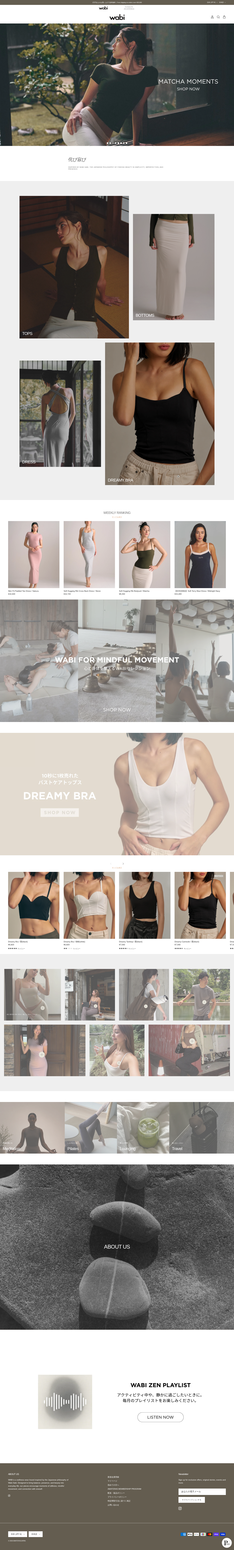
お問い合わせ (113, 1505)
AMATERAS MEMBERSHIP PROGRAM (124, 1489)
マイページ (112, 1481)
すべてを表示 (117, 517)
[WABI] (103, 8)
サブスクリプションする (191, 1500)
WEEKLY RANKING (117, 513)
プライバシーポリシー (117, 1497)
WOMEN (23, 17)
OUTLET (59, 17)
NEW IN (11, 17)
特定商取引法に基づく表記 (119, 1501)
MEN (34, 17)
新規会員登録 (113, 1477)
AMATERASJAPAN (19, 1541)
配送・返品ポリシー (116, 1493)
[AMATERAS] (129, 8)
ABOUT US (46, 17)
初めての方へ (113, 1485)
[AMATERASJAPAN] (117, 17)
